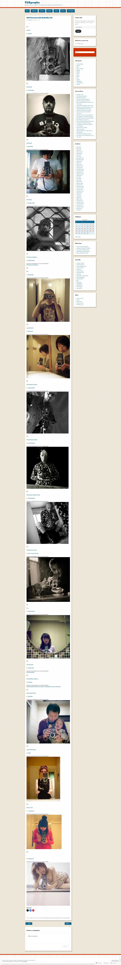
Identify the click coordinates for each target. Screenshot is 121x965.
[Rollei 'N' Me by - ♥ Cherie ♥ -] (44, 848)
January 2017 (80, 151)
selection (51, 917)
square (59, 917)
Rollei (32, 917)
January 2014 (80, 184)
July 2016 (79, 155)
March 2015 (79, 164)
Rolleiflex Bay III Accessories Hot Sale (85, 118)
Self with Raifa (30, 664)
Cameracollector (80, 267)
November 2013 (80, 188)
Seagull (78, 79)
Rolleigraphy (79, 283)
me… (28, 608)
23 (84, 230)
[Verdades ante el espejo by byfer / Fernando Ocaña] (48, 601)
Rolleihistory (79, 285)
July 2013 (79, 194)
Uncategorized (80, 82)
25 (90, 230)
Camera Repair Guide (81, 266)
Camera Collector (80, 264)
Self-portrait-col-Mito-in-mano (33, 494)
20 (76, 230)
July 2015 (79, 162)
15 (82, 228)
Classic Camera (80, 270)
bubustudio (30, 146)
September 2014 (80, 173)
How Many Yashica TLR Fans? (83, 100)
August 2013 (79, 192)
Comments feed (80, 303)
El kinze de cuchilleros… (32, 257)
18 (90, 228)
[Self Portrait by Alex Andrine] (48, 136)
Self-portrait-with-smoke (32, 439)
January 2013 (80, 200)
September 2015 (80, 159)
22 (82, 230)
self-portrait (55, 917)
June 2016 (79, 156)
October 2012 (80, 205)
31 (87, 233)
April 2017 (79, 150)
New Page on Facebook (82, 96)
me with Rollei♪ (30, 327)
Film (42, 917)
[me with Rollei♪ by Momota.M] (48, 378)
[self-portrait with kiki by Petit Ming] (48, 743)
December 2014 (80, 169)
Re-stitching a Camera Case (83, 119)
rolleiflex (47, 917)
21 (79, 230)
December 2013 (80, 186)
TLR (62, 917)
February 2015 (80, 166)
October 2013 (80, 189)
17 (87, 228)
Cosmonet (79, 274)
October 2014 (80, 172)
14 (79, 228)
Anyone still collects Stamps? (83, 99)
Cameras (78, 65)
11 (90, 226)
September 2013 (80, 191)
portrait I (28, 30)
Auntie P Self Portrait (31, 749)
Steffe (29, 753)
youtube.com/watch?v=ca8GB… (84, 248)
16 (84, 228)
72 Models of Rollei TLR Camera (84, 122)
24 (87, 230)
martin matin (30, 274)
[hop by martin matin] (48, 321)
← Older (29, 923)
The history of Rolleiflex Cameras (84, 133)
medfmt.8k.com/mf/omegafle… (83, 251)
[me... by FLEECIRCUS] (48, 658)
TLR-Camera (79, 286)
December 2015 (80, 158)
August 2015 (79, 161)
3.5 (40, 917)
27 (76, 233)
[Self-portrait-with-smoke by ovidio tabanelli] (48, 488)
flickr (45, 917)
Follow (78, 31)
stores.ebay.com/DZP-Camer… (83, 249)
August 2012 (79, 208)
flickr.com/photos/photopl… (83, 246)
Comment (65, 946)
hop (27, 271)
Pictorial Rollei (80, 278)
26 (93, 230)
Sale (77, 78)
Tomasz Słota (31, 667)
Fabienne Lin (31, 858)
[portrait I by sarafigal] (48, 80)
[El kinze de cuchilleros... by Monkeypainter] (33, 264)
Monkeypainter (31, 260)
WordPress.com (80, 304)
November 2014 (80, 170)
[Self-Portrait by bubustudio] (48, 193)
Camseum (79, 269)
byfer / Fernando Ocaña (33, 553)
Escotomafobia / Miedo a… (33, 678)
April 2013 (79, 197)
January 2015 (80, 167)
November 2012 (80, 203)
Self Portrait (29, 86)
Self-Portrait (29, 143)
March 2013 (79, 199)
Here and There (80, 68)
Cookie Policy (25, 961)
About (27, 10)
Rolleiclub (79, 282)
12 (93, 226)
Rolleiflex (49, 10)
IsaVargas (30, 682)
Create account (80, 298)
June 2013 (79, 195)
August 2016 (79, 153)
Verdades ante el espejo (32, 550)
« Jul (76, 236)
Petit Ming (30, 696)
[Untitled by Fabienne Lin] (48, 905)
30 (84, 233)
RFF (77, 280)
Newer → (68, 923)
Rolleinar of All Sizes (81, 97)
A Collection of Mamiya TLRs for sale (85, 105)
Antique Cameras (80, 263)
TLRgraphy (32, 2)
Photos (78, 75)
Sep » (79, 236)
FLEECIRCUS (31, 611)
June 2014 (79, 178)
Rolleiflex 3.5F (80, 94)
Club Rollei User (80, 272)
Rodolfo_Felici (31, 203)
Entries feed (79, 301)
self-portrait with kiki (31, 693)
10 (87, 226)
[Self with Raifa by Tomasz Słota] (30, 672)
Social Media (71, 10)
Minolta (78, 71)
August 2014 (79, 175)
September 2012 (80, 206)
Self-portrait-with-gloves (32, 384)
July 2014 (79, 177)
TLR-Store (42, 10)
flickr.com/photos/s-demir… (83, 253)
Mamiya (63, 10)
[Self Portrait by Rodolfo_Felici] (48, 250)
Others (78, 73)
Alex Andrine (31, 90)
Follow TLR (78, 18)
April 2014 (79, 180)
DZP (78, 67)
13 (76, 228)
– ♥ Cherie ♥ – (31, 810)
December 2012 (80, 202)
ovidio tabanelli (31, 387)
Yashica (56, 10)
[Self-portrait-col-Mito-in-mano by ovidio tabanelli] (48, 543)
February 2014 (80, 183)
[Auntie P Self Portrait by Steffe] (43, 801)
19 (93, 228)
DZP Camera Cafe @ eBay (82, 275)
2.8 (39, 917)
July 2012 (79, 210)
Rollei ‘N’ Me (30, 807)
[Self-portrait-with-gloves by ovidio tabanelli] (48, 433)
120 (37, 917)
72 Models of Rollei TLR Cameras (84, 110)
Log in (78, 299)
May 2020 (79, 148)
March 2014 (79, 181)
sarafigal (30, 33)
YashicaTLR (79, 288)
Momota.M (30, 331)
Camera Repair (80, 64)
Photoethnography (81, 277)
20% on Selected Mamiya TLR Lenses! (85, 121)
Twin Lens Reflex (66, 917)
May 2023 (79, 147)
